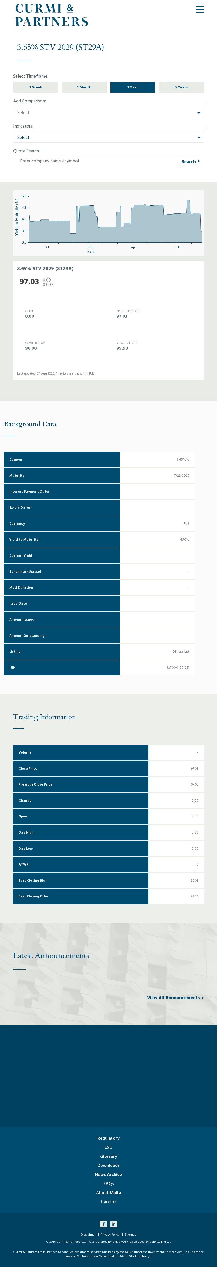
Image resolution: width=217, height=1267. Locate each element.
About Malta (108, 1193)
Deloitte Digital (160, 1241)
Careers (108, 1202)
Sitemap (131, 1234)
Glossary (108, 1156)
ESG (108, 1147)
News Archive (108, 1174)
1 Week (35, 87)
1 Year (132, 87)
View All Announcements (173, 998)
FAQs (108, 1184)
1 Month (84, 87)
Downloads (108, 1165)
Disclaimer (88, 1234)
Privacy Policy (110, 1234)
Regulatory (108, 1138)
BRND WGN (120, 1241)
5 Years (181, 87)
